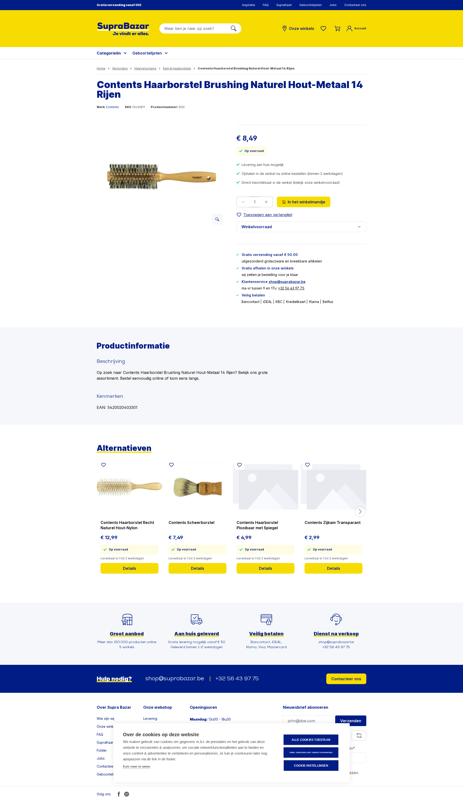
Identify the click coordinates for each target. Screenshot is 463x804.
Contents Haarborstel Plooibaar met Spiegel (257, 525)
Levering (150, 718)
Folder (102, 750)
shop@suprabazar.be (287, 282)
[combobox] (192, 28)
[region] (162, 176)
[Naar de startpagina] (123, 29)
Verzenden (350, 720)
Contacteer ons (355, 5)
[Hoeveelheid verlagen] (243, 202)
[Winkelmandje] (337, 28)
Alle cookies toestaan (311, 740)
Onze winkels (107, 726)
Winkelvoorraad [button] (256, 226)
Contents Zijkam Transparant (333, 522)
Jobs (333, 5)
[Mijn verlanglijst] (324, 28)
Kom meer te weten (136, 766)
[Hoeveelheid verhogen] (266, 202)
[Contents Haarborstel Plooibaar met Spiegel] (265, 487)
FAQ (266, 5)
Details (129, 568)
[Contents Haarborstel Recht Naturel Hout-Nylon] (129, 487)
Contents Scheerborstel (191, 522)
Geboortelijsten (311, 5)
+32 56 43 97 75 (291, 288)
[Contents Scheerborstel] (197, 487)
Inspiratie (248, 5)
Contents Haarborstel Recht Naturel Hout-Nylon (127, 525)
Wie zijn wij (105, 718)
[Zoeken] (233, 28)
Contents (112, 107)
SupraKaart (284, 5)
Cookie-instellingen (311, 765)
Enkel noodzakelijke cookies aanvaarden (311, 752)
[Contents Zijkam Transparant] (333, 487)
